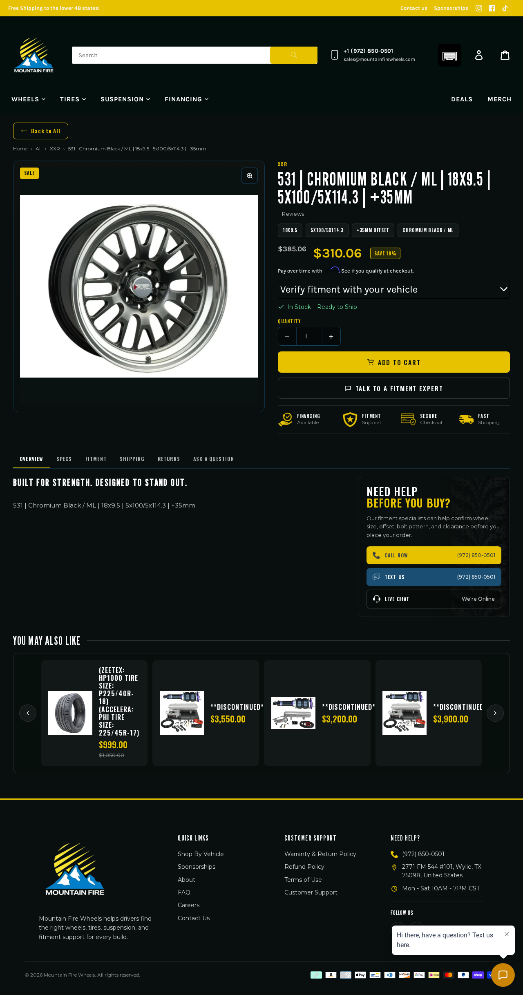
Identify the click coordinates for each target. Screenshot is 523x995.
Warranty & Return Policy (320, 854)
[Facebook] (492, 8)
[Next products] (495, 713)
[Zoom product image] (249, 176)
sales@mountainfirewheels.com (379, 59)
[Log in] (479, 55)
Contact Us (194, 918)
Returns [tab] (169, 458)
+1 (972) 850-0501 (368, 50)
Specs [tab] (64, 458)
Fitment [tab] (96, 458)
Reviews (293, 213)
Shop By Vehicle (201, 854)
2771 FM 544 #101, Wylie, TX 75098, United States (441, 871)
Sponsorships (451, 8)
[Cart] (505, 55)
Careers (188, 905)
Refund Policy (304, 866)
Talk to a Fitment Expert (399, 388)
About (186, 879)
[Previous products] (27, 713)
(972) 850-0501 (423, 854)
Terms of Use (303, 879)
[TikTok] (505, 8)
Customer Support (310, 892)
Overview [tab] (31, 458)
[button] (449, 55)
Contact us (413, 8)
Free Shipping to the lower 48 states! (54, 8)
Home (20, 148)
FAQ (184, 892)
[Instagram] (479, 8)
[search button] (293, 55)
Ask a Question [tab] (213, 458)
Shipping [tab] (132, 458)
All (39, 148)
